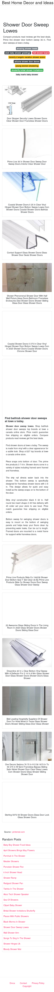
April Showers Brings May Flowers (19, 850)
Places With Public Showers (16, 916)
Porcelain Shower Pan (13, 866)
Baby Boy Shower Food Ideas (17, 844)
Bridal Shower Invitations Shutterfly (19, 910)
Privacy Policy (38, 983)
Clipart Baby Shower (12, 905)
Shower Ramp (9, 877)
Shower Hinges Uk (11, 943)
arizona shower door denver (27, 61)
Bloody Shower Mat (12, 949)
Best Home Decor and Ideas (27, 2)
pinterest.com (18, 831)
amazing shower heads (27, 48)
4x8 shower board (41, 52)
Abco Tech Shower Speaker (16, 894)
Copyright (27, 986)
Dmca (12, 983)
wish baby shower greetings (17, 52)
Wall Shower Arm (11, 932)
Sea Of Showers (10, 899)
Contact (23, 983)
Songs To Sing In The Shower (17, 938)
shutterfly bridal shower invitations (27, 70)
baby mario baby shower (27, 74)
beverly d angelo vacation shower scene (27, 57)
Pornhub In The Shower (14, 855)
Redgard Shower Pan (13, 883)
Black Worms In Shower (14, 921)
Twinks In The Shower (13, 888)
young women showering (27, 65)
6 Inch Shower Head (12, 872)
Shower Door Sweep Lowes (16, 927)
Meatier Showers (11, 861)
